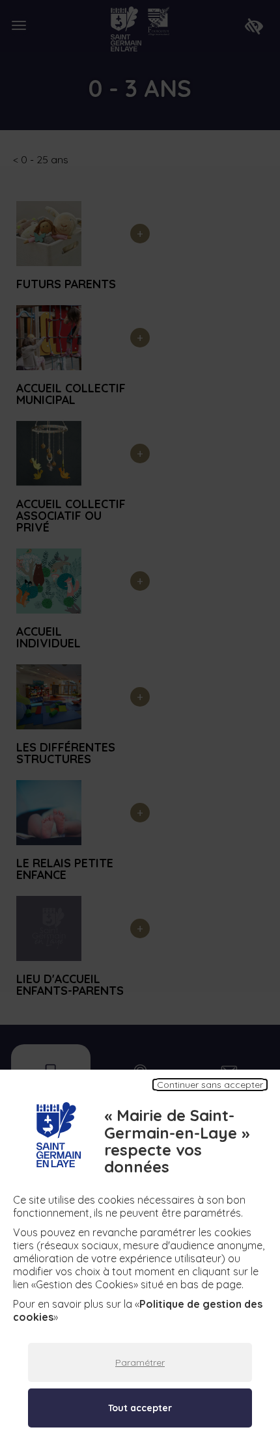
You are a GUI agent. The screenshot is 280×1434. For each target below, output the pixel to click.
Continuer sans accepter (210, 1084)
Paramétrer (140, 1362)
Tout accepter (140, 1408)
